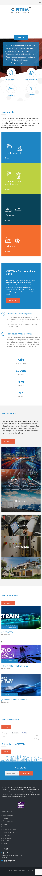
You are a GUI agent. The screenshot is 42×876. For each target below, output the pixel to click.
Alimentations (7, 841)
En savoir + (8, 158)
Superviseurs (7, 838)
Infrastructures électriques (11, 827)
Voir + (6, 727)
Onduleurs (6, 835)
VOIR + (6, 752)
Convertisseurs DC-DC (10, 832)
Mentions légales (13, 870)
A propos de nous (8, 815)
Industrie (5, 824)
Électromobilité (8, 821)
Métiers (5, 843)
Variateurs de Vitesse (9, 829)
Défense (5, 818)
